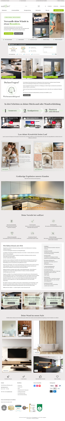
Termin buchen (27, 95)
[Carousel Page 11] (42, 207)
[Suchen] (39, 6)
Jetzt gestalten (11, 303)
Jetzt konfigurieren (59, 10)
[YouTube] (39, 386)
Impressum (20, 385)
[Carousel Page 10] (40, 207)
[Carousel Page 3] (23, 207)
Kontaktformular (9, 391)
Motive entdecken (18, 33)
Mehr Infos (53, 54)
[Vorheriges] (2, 195)
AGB (19, 388)
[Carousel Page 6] (30, 207)
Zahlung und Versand (21, 391)
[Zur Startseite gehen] (5, 6)
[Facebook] (35, 386)
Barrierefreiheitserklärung (22, 394)
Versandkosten (35, 417)
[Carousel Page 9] (37, 207)
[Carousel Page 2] (20, 207)
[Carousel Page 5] (28, 207)
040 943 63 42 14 (4, 387)
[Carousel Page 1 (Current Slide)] (18, 207)
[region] (32, 195)
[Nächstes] (63, 195)
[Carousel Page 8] (35, 207)
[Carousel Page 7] (32, 207)
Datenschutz (20, 386)
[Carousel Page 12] (45, 207)
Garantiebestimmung (21, 393)
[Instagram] (37, 386)
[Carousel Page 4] (25, 207)
